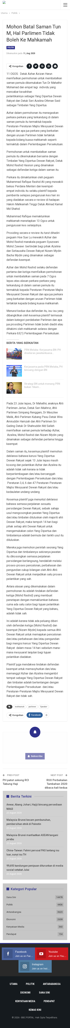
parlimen (32, 707)
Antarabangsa (13, 912)
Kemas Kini (35, 1009)
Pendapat (11, 934)
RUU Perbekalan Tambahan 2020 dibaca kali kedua (56, 784)
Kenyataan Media (15, 926)
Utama (13, 984)
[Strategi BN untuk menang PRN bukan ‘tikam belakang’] (14, 388)
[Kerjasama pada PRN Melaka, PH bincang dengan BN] (14, 371)
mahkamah (19, 707)
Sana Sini (11, 897)
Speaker (43, 707)
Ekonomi (11, 919)
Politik (11, 48)
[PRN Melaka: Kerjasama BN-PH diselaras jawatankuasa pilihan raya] (14, 354)
